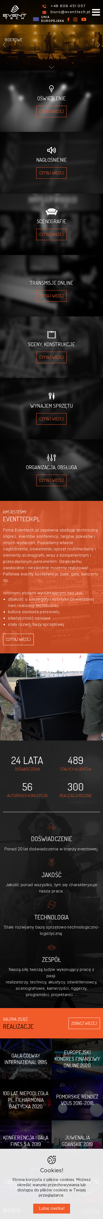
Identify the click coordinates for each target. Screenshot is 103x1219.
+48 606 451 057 (68, 6)
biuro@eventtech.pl (70, 12)
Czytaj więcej (18, 639)
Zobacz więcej (84, 1023)
